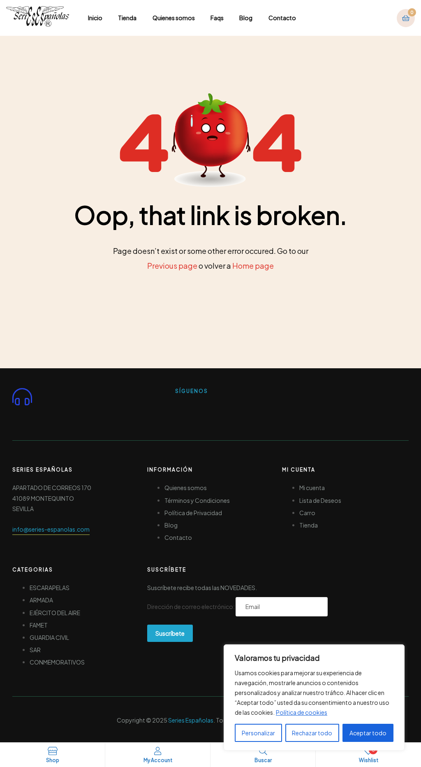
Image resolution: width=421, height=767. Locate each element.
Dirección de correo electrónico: (191, 606)
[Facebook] (185, 408)
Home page (253, 265)
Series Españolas (190, 720)
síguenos (191, 391)
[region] (314, 697)
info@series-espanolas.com (51, 529)
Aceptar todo (367, 733)
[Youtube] (215, 408)
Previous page (172, 265)
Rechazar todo (312, 733)
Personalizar (258, 733)
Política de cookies (301, 712)
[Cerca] (396, 651)
